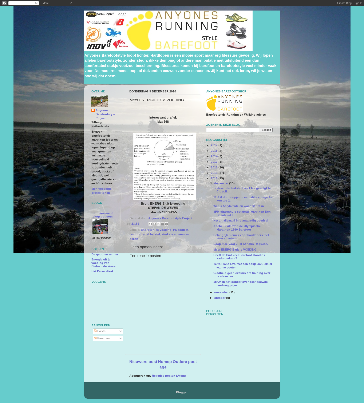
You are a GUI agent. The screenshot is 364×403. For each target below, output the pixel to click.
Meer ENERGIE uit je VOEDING (235, 249)
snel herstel (151, 234)
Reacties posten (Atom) (169, 375)
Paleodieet (180, 229)
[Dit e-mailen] (150, 224)
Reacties (103, 338)
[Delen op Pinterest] (166, 224)
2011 (214, 173)
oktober (220, 297)
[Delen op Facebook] (162, 224)
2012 (214, 167)
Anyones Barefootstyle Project (105, 114)
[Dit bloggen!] (154, 224)
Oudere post (185, 361)
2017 (214, 145)
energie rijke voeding (156, 229)
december (221, 183)
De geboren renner (104, 254)
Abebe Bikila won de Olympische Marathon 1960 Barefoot (237, 227)
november (221, 292)
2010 (214, 178)
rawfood (135, 234)
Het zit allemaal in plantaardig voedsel (240, 220)
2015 (214, 150)
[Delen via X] (158, 224)
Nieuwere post (143, 361)
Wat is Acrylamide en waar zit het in (238, 206)
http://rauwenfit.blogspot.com (103, 215)
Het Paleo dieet (102, 271)
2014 (214, 156)
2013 (214, 161)
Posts (101, 331)
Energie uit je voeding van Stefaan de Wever (103, 263)
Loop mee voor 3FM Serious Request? (241, 244)
